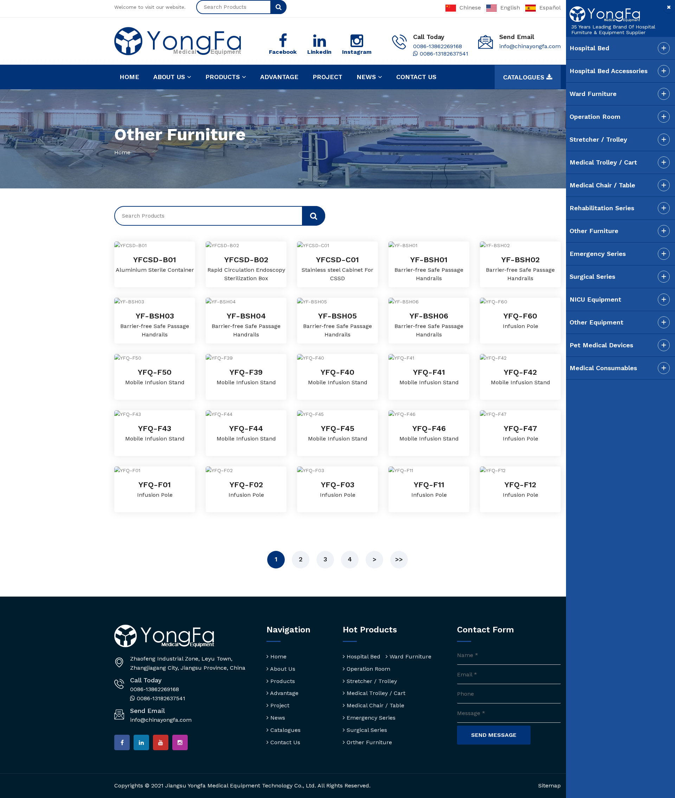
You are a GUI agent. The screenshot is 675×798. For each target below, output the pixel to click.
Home (129, 77)
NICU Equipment (595, 299)
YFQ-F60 (520, 315)
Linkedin (319, 52)
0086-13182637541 (443, 53)
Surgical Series (366, 730)
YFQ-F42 (520, 372)
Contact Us (284, 742)
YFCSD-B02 (246, 259)
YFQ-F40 (337, 372)
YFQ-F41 (429, 372)
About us (170, 77)
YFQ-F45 (337, 428)
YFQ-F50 (155, 372)
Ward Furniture (409, 656)
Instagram (357, 52)
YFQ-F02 (246, 484)
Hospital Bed (362, 656)
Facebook (283, 52)
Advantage (279, 77)
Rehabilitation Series (602, 208)
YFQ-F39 (246, 372)
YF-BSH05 (337, 315)
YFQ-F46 (429, 428)
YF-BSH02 (520, 259)
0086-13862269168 (437, 46)
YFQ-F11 (429, 484)
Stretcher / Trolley (371, 681)
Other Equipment (596, 322)
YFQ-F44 (246, 428)
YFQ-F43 (154, 428)
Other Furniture (594, 230)
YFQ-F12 (520, 484)
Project (327, 77)
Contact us (416, 77)
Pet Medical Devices (601, 345)
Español (550, 7)
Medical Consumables (603, 368)
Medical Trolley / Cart (375, 693)
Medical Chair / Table (374, 705)
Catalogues (524, 77)
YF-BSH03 (155, 315)
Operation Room (367, 668)
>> (399, 559)
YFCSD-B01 (154, 259)
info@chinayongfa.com (530, 46)
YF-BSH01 (429, 259)
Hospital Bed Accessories (609, 71)
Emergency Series (370, 717)
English (510, 7)
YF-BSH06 (429, 315)
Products (223, 77)
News (367, 77)
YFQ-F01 (155, 484)
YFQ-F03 (337, 484)
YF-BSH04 (246, 315)
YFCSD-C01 (337, 259)
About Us (282, 668)
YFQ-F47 (520, 428)
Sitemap (549, 785)
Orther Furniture (368, 742)
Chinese (470, 7)
